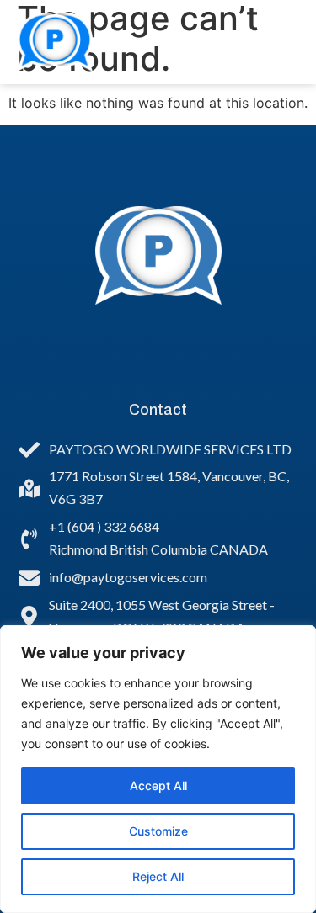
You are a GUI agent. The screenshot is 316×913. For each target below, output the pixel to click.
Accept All (158, 785)
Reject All (158, 876)
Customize (158, 831)
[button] (274, 42)
